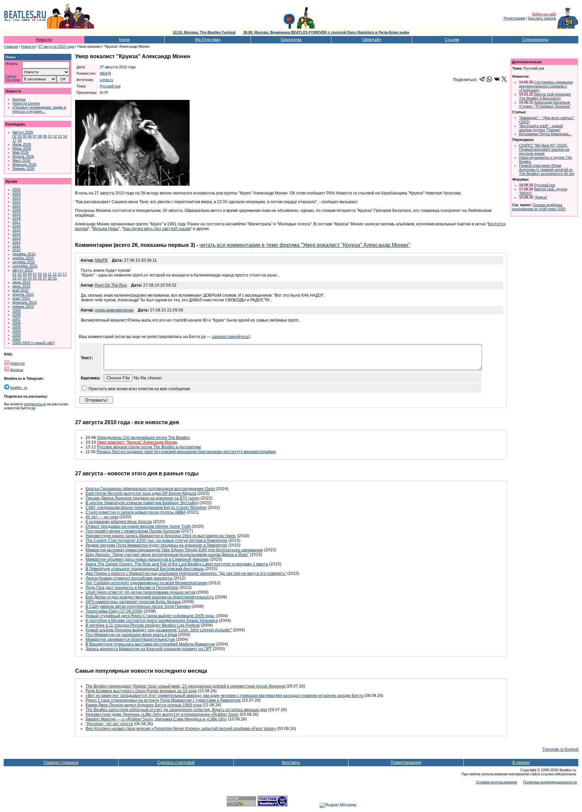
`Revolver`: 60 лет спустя (109, 724)
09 (45, 136)
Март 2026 (21, 160)
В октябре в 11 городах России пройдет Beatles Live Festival (143, 625)
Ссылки (452, 39)
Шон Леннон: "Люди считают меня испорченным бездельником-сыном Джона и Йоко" (167, 554)
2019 (16, 214)
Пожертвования (406, 762)
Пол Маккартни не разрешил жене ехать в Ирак (131, 634)
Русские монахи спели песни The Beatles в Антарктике (149, 447)
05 (25, 136)
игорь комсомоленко (114, 310)
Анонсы (19, 99)
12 (55, 136)
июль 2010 (21, 282)
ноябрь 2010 (23, 258)
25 (35, 278)
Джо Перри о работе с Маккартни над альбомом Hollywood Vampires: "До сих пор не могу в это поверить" (186, 573)
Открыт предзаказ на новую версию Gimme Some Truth (138, 526)
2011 (16, 246)
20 (20, 278)
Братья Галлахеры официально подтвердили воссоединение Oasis (150, 488)
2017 (16, 222)
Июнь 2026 (21, 148)
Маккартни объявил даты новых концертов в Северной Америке (147, 559)
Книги (124, 39)
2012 (16, 242)
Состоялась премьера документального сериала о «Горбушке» (546, 86)
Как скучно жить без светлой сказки (157, 228)
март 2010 (21, 298)
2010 (16, 250)
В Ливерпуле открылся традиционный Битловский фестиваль (145, 568)
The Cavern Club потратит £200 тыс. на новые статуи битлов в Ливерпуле (156, 540)
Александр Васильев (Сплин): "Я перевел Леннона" (545, 104)
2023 (16, 197)
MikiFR (105, 73)
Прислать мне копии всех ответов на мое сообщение (139, 388)
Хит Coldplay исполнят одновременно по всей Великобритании (146, 583)
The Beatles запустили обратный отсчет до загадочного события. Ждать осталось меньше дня (176, 709)
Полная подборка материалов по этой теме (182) (539, 207)
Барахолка (291, 39)
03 (20, 136)
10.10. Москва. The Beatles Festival (204, 32)
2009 (16, 310)
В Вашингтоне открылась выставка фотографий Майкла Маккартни (150, 644)
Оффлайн (371, 39)
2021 (16, 206)
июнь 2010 (21, 286)
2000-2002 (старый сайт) (33, 343)
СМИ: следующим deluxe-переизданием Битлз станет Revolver (146, 507)
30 (50, 278)
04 (30, 274)
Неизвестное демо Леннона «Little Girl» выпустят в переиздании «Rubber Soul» (162, 714)
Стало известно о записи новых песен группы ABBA (136, 512)
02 (14, 136)
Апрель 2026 (23, 156)
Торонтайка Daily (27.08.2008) (114, 611)
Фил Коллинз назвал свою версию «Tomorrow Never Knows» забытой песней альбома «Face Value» (181, 728)
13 (60, 136)
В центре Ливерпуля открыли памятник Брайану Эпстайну (142, 503)
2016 (16, 226)
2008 (16, 314)
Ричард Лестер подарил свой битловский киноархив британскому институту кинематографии (186, 451)
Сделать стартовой (176, 762)
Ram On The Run (111, 285)
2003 (16, 335)
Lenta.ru (106, 80)
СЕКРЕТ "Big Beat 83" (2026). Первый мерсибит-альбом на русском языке (544, 149)
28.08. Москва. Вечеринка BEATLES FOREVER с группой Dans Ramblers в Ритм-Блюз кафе (326, 32)
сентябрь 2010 (24, 266)
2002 (16, 339)
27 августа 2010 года (56, 46)
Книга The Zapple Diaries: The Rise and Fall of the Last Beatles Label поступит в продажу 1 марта (177, 564)
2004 (16, 331)
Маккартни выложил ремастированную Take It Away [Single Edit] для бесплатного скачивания (174, 550)
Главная (11, 46)
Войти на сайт (544, 14)
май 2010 (20, 290)
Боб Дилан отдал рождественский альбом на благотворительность (150, 597)
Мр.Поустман (208, 39)
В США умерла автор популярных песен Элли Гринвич (138, 606)
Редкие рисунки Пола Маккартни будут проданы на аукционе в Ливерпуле (156, 545)
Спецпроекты (535, 39)
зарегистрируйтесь (230, 336)
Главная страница (60, 762)
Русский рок (110, 86)
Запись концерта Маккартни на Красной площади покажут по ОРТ (149, 649)
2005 (16, 327)
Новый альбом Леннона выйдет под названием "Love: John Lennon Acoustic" (159, 630)
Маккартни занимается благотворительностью (130, 639)
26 (40, 278)
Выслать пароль (542, 18)
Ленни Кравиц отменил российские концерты (129, 578)
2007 (16, 319)
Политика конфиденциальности (550, 782)
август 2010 (22, 270)
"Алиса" (540, 197)
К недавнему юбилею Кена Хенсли (119, 521)
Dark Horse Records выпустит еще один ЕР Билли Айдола (141, 493)
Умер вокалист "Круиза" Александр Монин (137, 442)
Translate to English (560, 749)
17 (14, 140)
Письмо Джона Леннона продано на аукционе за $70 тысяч (142, 498)
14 (65, 136)
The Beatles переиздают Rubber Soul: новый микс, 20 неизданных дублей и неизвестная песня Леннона (185, 686)
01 (14, 274)
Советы (10, 76)
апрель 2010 (23, 294)
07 (35, 136)
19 (20, 140)
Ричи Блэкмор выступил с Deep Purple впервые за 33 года (141, 691)
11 (50, 274)
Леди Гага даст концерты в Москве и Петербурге (132, 587)
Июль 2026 (21, 144)
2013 (16, 238)
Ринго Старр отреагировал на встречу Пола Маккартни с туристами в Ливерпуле (163, 700)
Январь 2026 (23, 169)
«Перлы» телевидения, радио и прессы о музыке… (39, 109)
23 (25, 278)
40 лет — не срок (102, 517)
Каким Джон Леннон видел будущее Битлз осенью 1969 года (143, 705)
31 (55, 278)
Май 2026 (20, 152)
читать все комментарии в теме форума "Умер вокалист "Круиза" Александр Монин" (304, 245)
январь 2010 (23, 306)
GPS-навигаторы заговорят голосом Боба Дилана (133, 601)
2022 (16, 201)
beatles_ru (18, 387)
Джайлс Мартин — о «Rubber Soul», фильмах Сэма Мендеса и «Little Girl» (156, 719)
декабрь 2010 (23, 254)
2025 (16, 189)
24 (30, 278)
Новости (44, 39)
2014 (16, 234)
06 (30, 136)
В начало (521, 762)
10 (50, 136)
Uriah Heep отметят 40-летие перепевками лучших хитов (140, 592)
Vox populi (12, 79)
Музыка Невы (106, 228)
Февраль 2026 (24, 164)
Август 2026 (22, 132)
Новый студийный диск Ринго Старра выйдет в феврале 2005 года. (150, 616)
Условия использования (496, 782)
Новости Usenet (26, 103)
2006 (16, 323)
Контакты (291, 762)
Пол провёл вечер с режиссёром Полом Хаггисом (133, 531)
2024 (16, 193)
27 (45, 278)
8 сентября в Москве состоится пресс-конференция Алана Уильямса (152, 620)
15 (60, 274)
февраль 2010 (24, 302)
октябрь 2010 (23, 262)
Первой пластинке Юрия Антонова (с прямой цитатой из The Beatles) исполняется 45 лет (547, 169)
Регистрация (514, 18)
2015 (16, 230)
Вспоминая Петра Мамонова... (545, 134)
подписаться (35, 404)
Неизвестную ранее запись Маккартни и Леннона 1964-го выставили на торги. (161, 535)
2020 (16, 210)
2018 (16, 218)
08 (40, 136)
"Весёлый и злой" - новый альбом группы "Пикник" (541, 128)
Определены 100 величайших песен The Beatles (143, 437)
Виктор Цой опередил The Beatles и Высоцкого (545, 96)
